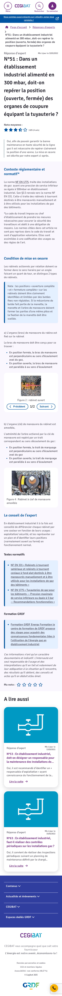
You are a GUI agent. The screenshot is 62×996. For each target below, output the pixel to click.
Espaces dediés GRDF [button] (19, 917)
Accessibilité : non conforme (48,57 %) (31, 971)
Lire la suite (16, 781)
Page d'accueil (18, 27)
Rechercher (39, 11)
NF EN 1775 (22, 182)
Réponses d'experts (44, 27)
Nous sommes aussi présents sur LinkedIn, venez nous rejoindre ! (29, 19)
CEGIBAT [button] (11, 907)
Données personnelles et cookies (31, 963)
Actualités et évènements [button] (21, 896)
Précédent (19, 406)
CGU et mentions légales (31, 967)
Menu (8, 11)
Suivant (44, 406)
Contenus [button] (12, 886)
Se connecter (52, 11)
